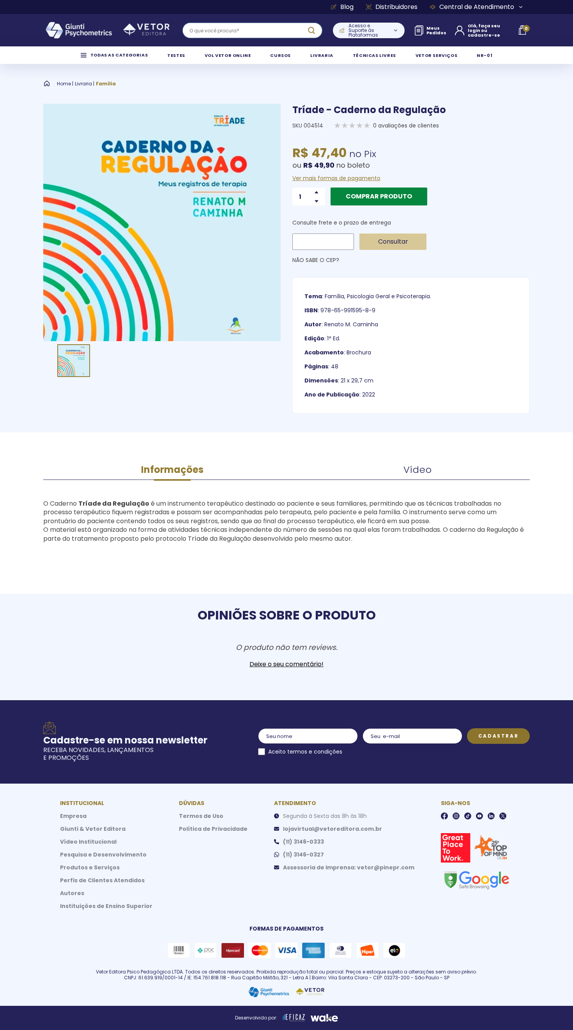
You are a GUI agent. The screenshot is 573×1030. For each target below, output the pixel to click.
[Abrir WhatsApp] (553, 1010)
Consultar (393, 241)
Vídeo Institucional (88, 841)
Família (106, 83)
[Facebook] (444, 815)
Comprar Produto (379, 196)
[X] (502, 815)
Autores (72, 893)
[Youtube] (479, 815)
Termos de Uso (201, 815)
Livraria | (84, 83)
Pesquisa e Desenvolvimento (103, 854)
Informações (172, 469)
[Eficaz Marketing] (294, 1018)
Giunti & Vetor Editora (93, 828)
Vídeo (417, 469)
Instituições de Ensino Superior (106, 906)
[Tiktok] (467, 815)
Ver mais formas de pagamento (336, 178)
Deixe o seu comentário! (286, 664)
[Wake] (324, 1018)
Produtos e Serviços (90, 867)
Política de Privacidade (213, 828)
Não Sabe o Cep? (315, 260)
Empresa (73, 815)
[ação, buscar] (311, 30)
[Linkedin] (491, 815)
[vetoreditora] (107, 30)
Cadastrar (498, 736)
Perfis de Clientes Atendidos (102, 880)
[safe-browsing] (476, 879)
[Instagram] (456, 815)
